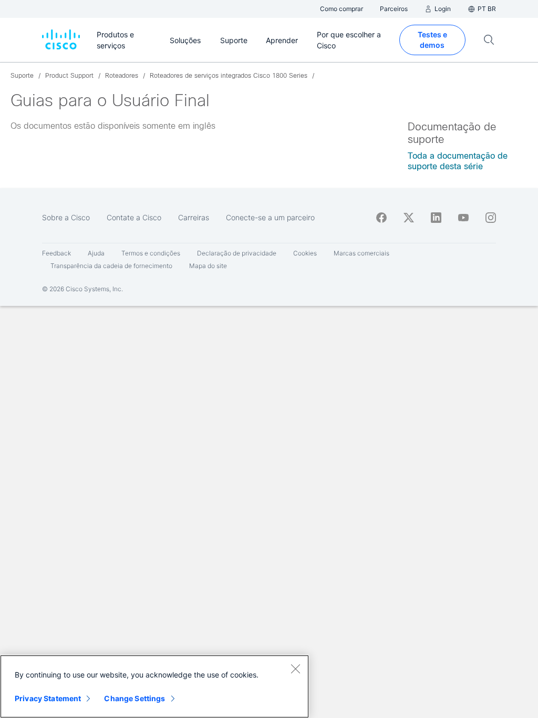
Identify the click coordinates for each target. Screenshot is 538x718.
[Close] (295, 668)
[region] (154, 686)
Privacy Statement (48, 698)
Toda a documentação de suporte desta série (458, 161)
